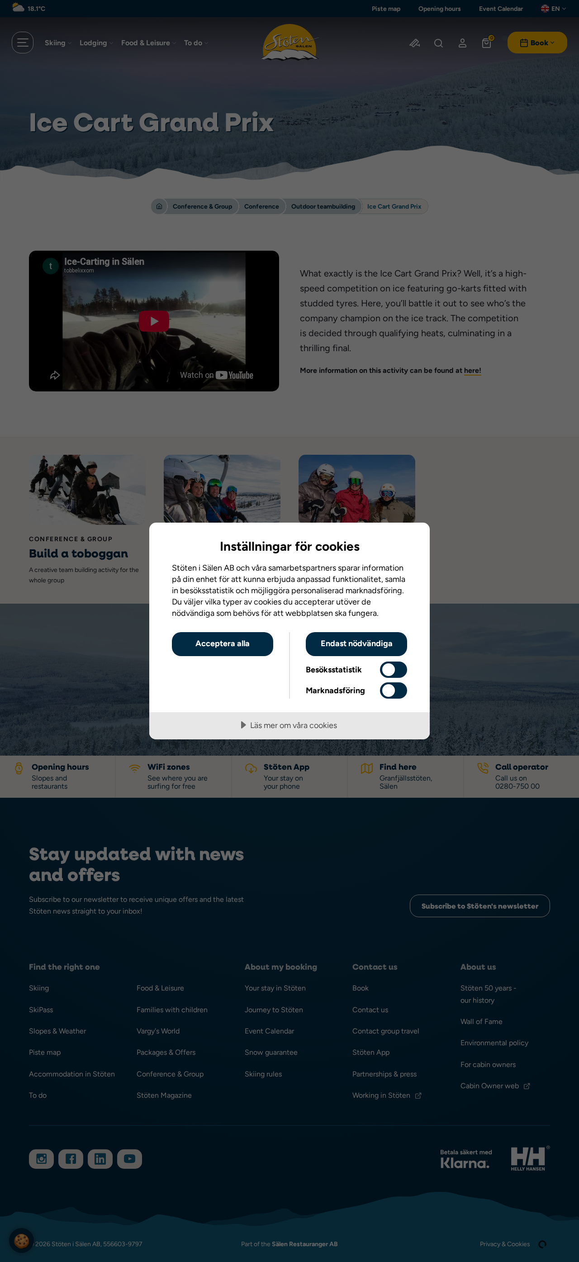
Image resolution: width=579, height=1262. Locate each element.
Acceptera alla (222, 643)
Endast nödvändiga (357, 643)
